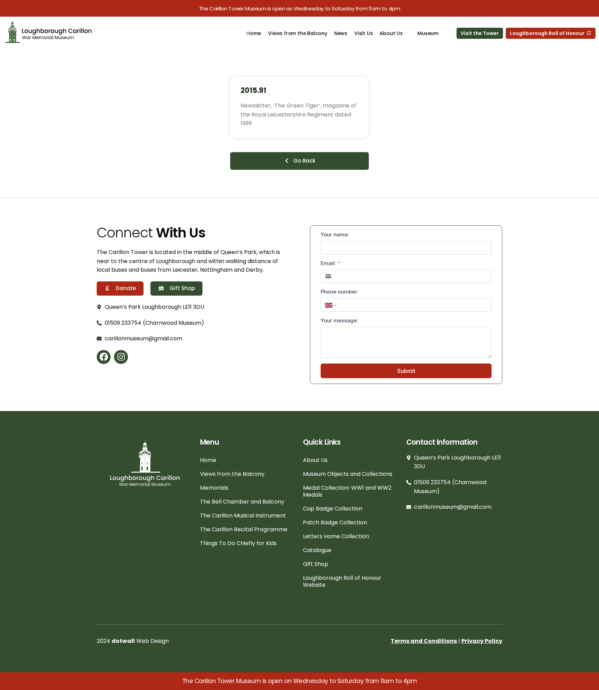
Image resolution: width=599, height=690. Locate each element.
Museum (428, 33)
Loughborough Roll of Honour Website (342, 581)
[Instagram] (121, 357)
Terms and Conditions (424, 641)
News (340, 33)
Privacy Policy (481, 641)
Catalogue (317, 550)
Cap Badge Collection (332, 509)
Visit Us (363, 33)
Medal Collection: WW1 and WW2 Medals (347, 491)
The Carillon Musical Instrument (243, 515)
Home (253, 33)
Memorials (214, 488)
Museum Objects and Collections (347, 474)
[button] (299, 161)
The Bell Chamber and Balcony (242, 502)
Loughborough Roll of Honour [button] (547, 33)
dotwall (123, 641)
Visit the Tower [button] (480, 33)
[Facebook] (104, 357)
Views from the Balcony (297, 33)
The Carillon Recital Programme (243, 529)
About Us (391, 33)
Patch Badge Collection (335, 522)
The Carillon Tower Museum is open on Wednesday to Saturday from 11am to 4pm (299, 8)
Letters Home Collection (336, 536)
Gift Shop (315, 564)
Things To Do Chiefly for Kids (238, 543)
